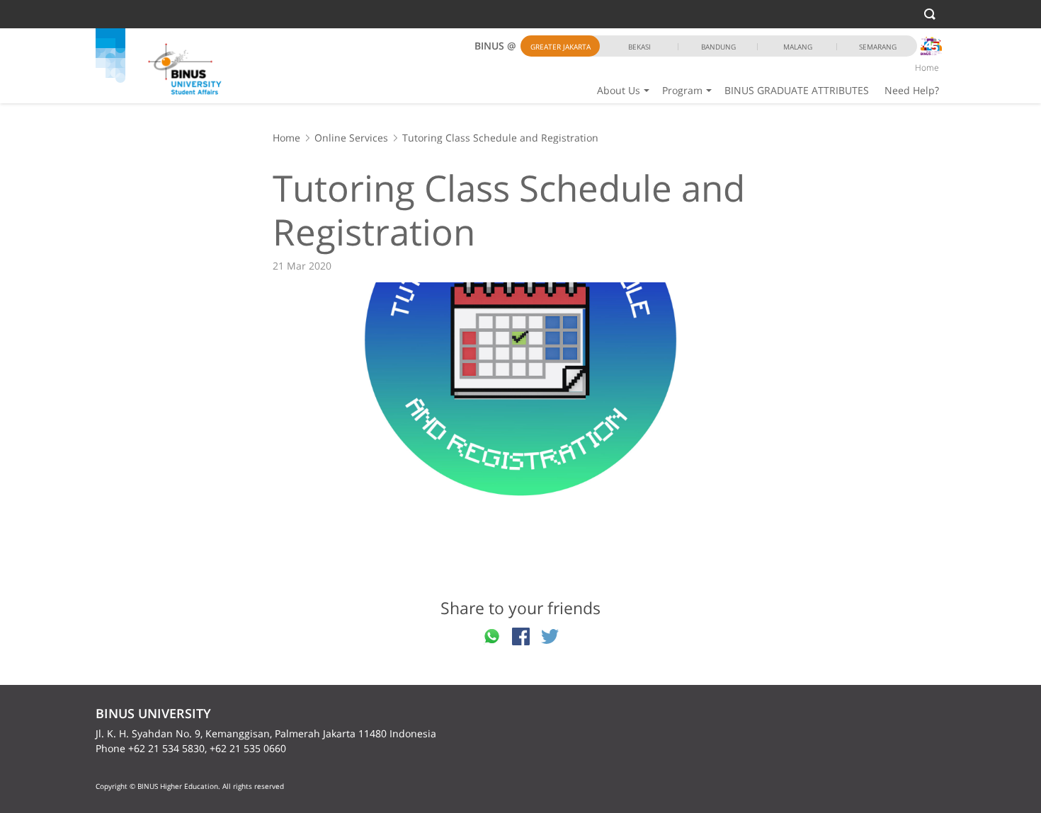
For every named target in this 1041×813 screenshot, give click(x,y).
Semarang (878, 46)
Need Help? (911, 90)
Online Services (351, 137)
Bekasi (639, 46)
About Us (618, 90)
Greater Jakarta (560, 46)
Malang (797, 46)
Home (927, 68)
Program (682, 90)
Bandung (718, 46)
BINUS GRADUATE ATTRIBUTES (796, 90)
